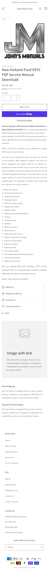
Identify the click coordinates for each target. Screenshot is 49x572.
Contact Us (9, 457)
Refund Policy (10, 446)
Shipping (4, 89)
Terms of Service (11, 463)
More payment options (24, 120)
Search (8, 440)
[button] (3, 8)
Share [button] (7, 313)
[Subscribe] (41, 547)
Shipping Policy (11, 452)
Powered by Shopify (30, 567)
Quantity (5, 93)
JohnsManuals (21, 567)
